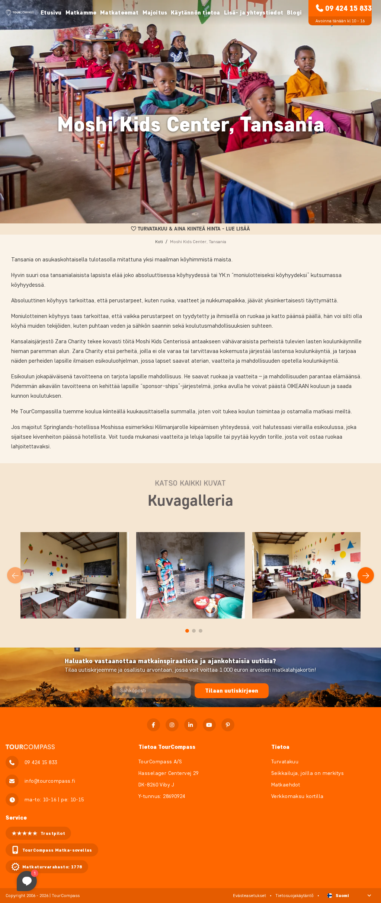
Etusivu (51, 12)
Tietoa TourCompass (166, 746)
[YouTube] (209, 724)
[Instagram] (172, 724)
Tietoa (280, 746)
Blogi (294, 12)
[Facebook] (153, 724)
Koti (159, 241)
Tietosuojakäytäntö (294, 895)
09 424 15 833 (348, 8)
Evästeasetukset (249, 895)
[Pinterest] (227, 724)
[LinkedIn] (190, 724)
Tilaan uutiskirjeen (231, 690)
